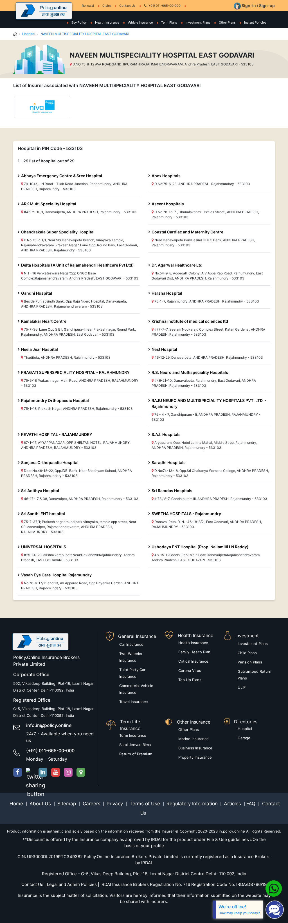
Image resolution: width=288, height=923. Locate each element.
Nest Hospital (164, 349)
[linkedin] (43, 772)
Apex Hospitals (166, 175)
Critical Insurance (193, 661)
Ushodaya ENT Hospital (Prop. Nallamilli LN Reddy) (200, 546)
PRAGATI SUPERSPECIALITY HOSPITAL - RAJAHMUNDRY (75, 372)
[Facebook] (17, 772)
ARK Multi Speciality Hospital (48, 203)
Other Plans (227, 22)
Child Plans (247, 653)
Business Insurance (195, 748)
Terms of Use (144, 803)
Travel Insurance (133, 701)
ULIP (242, 687)
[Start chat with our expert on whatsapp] (274, 888)
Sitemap (67, 803)
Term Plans (169, 22)
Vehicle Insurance (140, 22)
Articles (233, 803)
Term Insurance (132, 735)
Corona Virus (189, 670)
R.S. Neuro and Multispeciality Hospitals (190, 372)
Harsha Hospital (167, 293)
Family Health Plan (194, 652)
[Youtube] (55, 772)
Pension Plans (250, 662)
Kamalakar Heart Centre (43, 321)
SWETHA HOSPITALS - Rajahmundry (186, 513)
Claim (106, 6)
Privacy (115, 803)
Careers (90, 803)
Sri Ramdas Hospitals (172, 490)
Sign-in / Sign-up (258, 5)
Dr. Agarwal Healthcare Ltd (177, 265)
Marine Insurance (193, 738)
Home (17, 803)
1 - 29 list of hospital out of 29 (46, 160)
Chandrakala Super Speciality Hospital (57, 231)
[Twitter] (30, 772)
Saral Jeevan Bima (135, 744)
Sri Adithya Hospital (40, 490)
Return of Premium (135, 754)
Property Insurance (195, 757)
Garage (244, 738)
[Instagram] (68, 772)
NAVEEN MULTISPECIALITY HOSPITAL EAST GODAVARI (84, 34)
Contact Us (127, 6)
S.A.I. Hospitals (166, 434)
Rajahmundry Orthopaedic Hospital (55, 400)
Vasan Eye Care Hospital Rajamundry (56, 574)
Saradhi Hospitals (169, 462)
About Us (41, 803)
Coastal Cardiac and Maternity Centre (187, 231)
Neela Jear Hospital (39, 349)
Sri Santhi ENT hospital (43, 513)
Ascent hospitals (168, 203)
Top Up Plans (189, 680)
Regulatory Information (192, 803)
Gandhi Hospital (36, 293)
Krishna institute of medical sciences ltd (190, 321)
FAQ (251, 803)
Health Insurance (107, 22)
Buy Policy (79, 22)
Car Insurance (131, 644)
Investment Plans (198, 22)
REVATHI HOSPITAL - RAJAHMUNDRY (56, 434)
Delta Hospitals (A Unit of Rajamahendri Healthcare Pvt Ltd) (77, 265)
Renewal (88, 6)
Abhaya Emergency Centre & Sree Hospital (61, 175)
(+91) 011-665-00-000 (164, 6)
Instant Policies (255, 22)
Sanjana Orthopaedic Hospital (49, 462)
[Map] (80, 772)
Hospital (28, 34)
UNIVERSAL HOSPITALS (43, 546)
